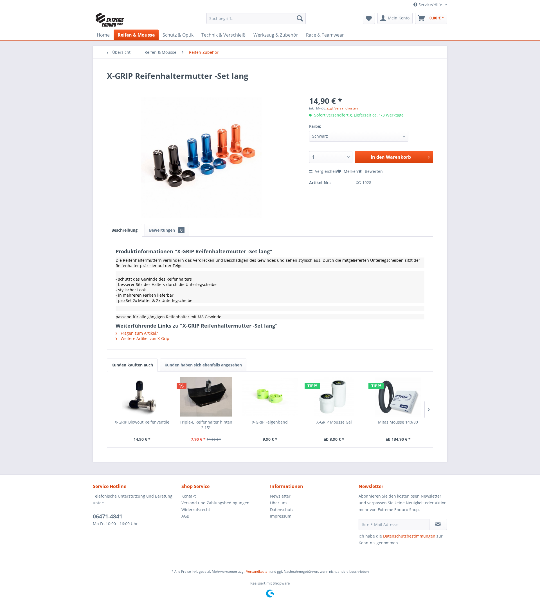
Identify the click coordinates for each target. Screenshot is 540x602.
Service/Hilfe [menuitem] (430, 4)
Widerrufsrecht (195, 509)
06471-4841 (107, 516)
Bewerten (373, 171)
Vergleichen (325, 171)
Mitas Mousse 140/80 (398, 422)
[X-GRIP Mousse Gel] (334, 397)
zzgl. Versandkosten (342, 108)
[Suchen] (300, 18)
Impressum (280, 516)
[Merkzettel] (369, 18)
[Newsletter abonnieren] (438, 524)
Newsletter (280, 496)
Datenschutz (282, 509)
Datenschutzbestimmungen (409, 536)
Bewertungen (166, 230)
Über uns (278, 502)
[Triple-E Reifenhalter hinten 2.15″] (206, 397)
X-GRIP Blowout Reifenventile (142, 422)
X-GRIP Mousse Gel (334, 422)
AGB (185, 516)
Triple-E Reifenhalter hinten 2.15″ (206, 424)
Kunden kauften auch (132, 365)
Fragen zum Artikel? (139, 333)
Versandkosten (257, 571)
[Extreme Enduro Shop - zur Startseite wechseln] (110, 20)
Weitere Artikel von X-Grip (144, 338)
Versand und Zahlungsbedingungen (215, 502)
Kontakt (188, 496)
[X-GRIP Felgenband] (270, 397)
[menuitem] (256, 18)
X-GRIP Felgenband (270, 422)
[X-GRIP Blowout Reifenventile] (142, 397)
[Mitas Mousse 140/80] (398, 397)
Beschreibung (124, 230)
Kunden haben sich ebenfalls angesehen (203, 365)
